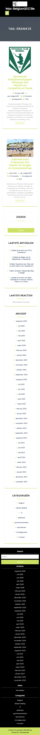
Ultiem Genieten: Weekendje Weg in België (21, 272)
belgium (21, 503)
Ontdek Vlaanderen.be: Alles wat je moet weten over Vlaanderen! (21, 265)
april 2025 (21, 399)
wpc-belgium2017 (13, 96)
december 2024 (21, 418)
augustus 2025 (21, 379)
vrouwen (21, 537)
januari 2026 (21, 355)
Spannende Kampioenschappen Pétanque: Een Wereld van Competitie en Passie (20, 82)
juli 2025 (21, 384)
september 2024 (21, 433)
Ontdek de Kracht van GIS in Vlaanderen (21, 251)
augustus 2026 (21, 321)
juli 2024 (21, 443)
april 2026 (21, 341)
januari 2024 (21, 472)
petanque (21, 518)
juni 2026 (21, 331)
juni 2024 (21, 448)
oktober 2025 (21, 370)
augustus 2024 (21, 438)
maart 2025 (21, 404)
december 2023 (21, 477)
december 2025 (21, 360)
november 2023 (21, 482)
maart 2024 (21, 462)
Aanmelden (20, 690)
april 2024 (21, 457)
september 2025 (21, 375)
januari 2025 (21, 414)
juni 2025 (21, 389)
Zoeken (21, 217)
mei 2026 (21, 336)
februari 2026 (21, 350)
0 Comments (27, 96)
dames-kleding (21, 508)
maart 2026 (21, 345)
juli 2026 (21, 326)
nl (21, 513)
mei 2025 (21, 394)
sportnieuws (21, 527)
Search (20, 562)
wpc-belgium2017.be (20, 8)
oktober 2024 (21, 428)
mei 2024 (21, 452)
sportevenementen (21, 522)
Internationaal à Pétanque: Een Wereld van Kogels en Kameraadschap (20, 164)
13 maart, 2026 (19, 93)
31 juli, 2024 (13, 173)
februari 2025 (22, 409)
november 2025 (21, 365)
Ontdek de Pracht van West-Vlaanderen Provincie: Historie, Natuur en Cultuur (21, 280)
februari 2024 (21, 467)
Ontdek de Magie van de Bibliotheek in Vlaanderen (21, 258)
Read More (20, 123)
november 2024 (21, 423)
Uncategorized (17, 99)
